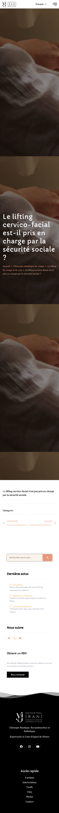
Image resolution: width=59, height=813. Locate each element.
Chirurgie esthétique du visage (29, 266)
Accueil (6, 266)
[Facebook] (9, 638)
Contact (29, 802)
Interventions (29, 782)
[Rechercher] (47, 557)
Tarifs (29, 787)
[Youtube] (20, 638)
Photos (29, 797)
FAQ (29, 792)
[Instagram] (14, 638)
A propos (29, 777)
